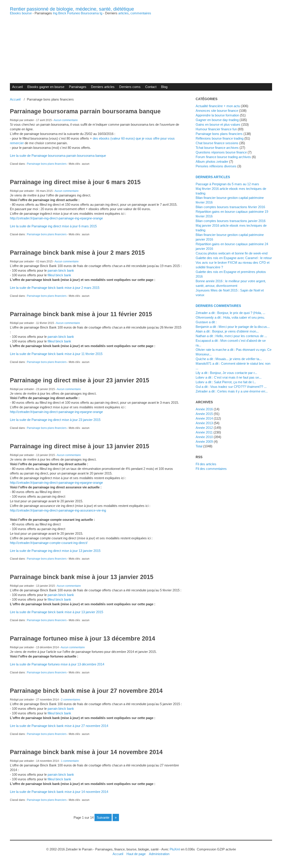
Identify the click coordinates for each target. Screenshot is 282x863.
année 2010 (204, 437)
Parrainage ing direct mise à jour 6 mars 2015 (75, 182)
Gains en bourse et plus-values (218, 124)
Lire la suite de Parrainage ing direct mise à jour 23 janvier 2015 (55, 420)
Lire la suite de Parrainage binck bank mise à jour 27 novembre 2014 (59, 726)
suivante (103, 817)
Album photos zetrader (212, 161)
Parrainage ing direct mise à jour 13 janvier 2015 (79, 446)
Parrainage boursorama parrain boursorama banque (85, 111)
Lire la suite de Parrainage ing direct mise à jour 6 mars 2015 (53, 226)
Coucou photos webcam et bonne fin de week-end (231, 253)
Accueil (17, 87)
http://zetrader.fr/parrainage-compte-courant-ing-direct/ (48, 543)
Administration (159, 854)
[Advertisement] (141, 46)
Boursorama (90, 13)
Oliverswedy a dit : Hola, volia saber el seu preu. (230, 317)
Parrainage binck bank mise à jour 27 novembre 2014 (86, 690)
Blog (164, 87)
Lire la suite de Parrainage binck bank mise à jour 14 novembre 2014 (59, 792)
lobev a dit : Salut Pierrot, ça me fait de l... (226, 382)
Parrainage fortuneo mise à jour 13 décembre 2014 (82, 638)
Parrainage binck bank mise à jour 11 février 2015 (81, 314)
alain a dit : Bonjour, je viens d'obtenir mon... (227, 331)
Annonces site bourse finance (217, 110)
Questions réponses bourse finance (221, 152)
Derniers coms (130, 87)
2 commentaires (70, 699)
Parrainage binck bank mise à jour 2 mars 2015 (77, 252)
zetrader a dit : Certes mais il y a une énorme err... (232, 391)
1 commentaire (70, 760)
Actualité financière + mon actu (218, 106)
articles (123, 13)
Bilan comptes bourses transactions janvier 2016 (230, 221)
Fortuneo (73, 13)
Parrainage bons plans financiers (47, 163)
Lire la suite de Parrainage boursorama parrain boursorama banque (58, 155)
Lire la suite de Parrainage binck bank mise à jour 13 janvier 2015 (56, 612)
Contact (150, 87)
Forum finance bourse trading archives (223, 157)
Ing (55, 13)
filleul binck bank (59, 275)
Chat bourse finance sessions (217, 143)
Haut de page (136, 854)
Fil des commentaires (211, 469)
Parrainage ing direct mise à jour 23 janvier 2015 (79, 380)
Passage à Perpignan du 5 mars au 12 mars (227, 184)
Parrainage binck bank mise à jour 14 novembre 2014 (86, 752)
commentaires (140, 13)
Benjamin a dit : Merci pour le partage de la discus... (233, 327)
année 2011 (204, 432)
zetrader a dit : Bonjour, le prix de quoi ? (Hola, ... (230, 313)
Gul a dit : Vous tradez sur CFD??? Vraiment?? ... (231, 387)
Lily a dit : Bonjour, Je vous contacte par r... (226, 373)
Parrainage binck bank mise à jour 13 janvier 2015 (81, 577)
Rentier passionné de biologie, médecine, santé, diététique (72, 9)
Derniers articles (103, 87)
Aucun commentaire (66, 120)
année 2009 (204, 441)
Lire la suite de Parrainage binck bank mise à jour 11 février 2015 (56, 354)
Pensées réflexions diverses (216, 166)
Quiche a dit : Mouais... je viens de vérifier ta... (229, 359)
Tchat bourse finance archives (217, 147)
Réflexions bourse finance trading (219, 138)
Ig (101, 13)
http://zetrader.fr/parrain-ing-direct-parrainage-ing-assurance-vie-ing (58, 510)
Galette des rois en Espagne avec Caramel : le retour (234, 258)
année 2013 (204, 423)
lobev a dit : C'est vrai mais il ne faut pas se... (229, 377)
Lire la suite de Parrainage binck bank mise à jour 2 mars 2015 (54, 288)
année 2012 (204, 428)
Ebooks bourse (21, 13)
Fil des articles (206, 464)
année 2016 (204, 409)
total (199, 446)
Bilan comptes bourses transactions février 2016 (230, 207)
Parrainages (77, 87)
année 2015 (204, 414)
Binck (62, 13)
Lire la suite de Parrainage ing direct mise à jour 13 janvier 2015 (55, 551)
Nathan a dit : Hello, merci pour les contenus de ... (231, 336)
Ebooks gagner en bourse (45, 87)
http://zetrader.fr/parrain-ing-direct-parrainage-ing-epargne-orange (56, 218)
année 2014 (204, 418)
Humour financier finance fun (216, 129)
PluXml (175, 849)
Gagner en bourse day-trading (217, 120)
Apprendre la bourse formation (217, 115)
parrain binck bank (61, 270)
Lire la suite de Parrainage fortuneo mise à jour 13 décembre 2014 (57, 664)
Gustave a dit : (206, 322)
